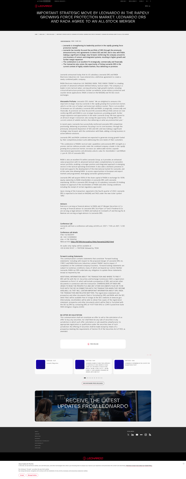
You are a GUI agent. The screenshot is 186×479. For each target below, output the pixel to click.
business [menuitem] (37, 438)
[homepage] (43, 6)
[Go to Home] (93, 458)
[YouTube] (137, 434)
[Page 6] (94, 378)
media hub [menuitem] (37, 436)
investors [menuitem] (38, 445)
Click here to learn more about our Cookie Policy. (139, 465)
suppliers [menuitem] (37, 447)
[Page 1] (84, 378)
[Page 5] (93, 378)
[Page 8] (98, 378)
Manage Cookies (32, 475)
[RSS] (150, 434)
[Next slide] (150, 355)
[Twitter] (128, 434)
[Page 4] (91, 378)
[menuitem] (124, 1)
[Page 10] (102, 378)
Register (93, 412)
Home (36, 34)
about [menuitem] (37, 431)
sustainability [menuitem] (39, 443)
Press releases (51, 34)
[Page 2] (87, 378)
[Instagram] (146, 434)
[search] (150, 1)
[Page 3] (89, 378)
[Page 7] (96, 378)
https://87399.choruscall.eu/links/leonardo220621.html (92, 242)
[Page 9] (100, 378)
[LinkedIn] (133, 434)
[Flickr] (141, 434)
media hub (42, 34)
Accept (22, 475)
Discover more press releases (93, 383)
